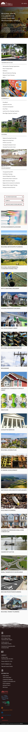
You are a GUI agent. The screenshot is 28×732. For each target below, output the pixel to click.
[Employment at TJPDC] (2, 707)
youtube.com (5, 720)
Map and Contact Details (7, 666)
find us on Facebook (6, 715)
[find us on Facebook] (2, 712)
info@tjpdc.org (7, 663)
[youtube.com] (2, 717)
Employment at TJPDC (7, 710)
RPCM (21, 723)
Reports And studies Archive (14, 204)
